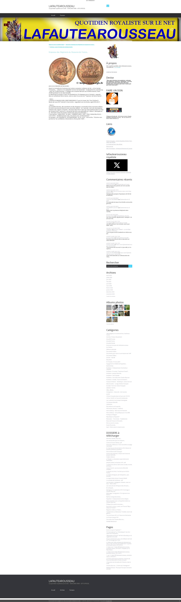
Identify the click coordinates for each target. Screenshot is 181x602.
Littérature (109, 404)
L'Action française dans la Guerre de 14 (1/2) (118, 396)
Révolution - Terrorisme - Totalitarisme (116, 419)
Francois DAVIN (110, 184)
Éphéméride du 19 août (122, 216)
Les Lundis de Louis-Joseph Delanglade (116, 400)
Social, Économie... (111, 425)
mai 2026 (108, 281)
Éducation (109, 359)
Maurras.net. (109, 146)
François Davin (110, 216)
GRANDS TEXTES (110, 388)
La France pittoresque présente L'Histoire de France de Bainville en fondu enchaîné (118, 559)
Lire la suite (117, 67)
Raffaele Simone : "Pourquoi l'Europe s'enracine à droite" (119, 568)
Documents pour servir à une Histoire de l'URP (118, 353)
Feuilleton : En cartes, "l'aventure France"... (117, 371)
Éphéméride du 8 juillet (122, 238)
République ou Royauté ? (112, 416)
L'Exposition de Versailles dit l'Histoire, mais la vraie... (118, 562)
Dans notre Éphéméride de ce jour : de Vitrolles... (119, 245)
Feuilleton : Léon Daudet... (113, 375)
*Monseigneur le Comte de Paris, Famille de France (117, 334)
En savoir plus (109, 600)
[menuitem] (53, 15)
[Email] (107, 5)
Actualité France (110, 341)
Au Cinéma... (109, 347)
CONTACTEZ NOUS (111, 72)
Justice (108, 394)
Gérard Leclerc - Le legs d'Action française (117, 383)
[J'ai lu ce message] (179, 600)
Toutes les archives (110, 296)
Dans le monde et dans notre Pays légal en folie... (118, 191)
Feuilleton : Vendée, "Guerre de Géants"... (117, 379)
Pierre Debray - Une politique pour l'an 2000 (118, 412)
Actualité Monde (110, 343)
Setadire (108, 191)
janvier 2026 (109, 290)
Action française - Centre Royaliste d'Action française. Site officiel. (119, 141)
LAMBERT (109, 229)
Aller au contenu (5, 2)
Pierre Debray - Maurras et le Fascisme (116, 410)
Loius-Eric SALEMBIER (112, 253)
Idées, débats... (110, 390)
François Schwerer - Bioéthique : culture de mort (119, 381)
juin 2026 (108, 279)
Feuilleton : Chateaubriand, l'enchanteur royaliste (117, 368)
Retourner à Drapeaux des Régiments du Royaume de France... (80, 44)
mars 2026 (109, 285)
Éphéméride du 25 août (123, 184)
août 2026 (109, 275)
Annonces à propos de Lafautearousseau (117, 345)
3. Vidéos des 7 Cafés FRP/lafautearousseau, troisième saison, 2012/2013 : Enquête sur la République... (118, 548)
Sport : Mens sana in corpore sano (115, 427)
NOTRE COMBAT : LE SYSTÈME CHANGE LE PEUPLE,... (118, 230)
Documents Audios (111, 351)
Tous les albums (110, 324)
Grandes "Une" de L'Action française (115, 386)
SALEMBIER (109, 222)
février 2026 (109, 288)
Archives (62, 590)
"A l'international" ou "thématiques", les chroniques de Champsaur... (118, 532)
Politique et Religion (111, 414)
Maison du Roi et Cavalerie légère (56, 44)
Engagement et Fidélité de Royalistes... (116, 364)
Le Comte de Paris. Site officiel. (114, 144)
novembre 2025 (110, 294)
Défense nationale (111, 349)
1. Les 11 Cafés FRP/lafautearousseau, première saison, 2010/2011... (119, 556)
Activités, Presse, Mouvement (114, 337)
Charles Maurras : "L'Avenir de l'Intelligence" (118, 565)
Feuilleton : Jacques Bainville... (114, 373)
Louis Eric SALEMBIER (112, 199)
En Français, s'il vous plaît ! (113, 361)
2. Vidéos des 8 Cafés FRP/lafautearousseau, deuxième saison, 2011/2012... (118, 552)
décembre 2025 (110, 292)
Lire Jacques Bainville (111, 402)
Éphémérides (109, 366)
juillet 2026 (109, 277)
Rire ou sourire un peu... (112, 423)
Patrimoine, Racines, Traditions (114, 408)
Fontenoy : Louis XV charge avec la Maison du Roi (61, 47)
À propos (62, 15)
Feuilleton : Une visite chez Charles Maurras (117, 377)
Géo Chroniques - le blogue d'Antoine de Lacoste (119, 148)
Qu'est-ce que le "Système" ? (113, 530)
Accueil (53, 15)
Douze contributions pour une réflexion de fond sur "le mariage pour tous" (119, 539)
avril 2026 (108, 283)
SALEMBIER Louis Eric (112, 207)
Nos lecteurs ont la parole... (113, 406)
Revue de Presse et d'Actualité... (114, 421)
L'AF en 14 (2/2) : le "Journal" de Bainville (116, 398)
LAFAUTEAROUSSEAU (61, 6)
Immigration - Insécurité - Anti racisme (116, 392)
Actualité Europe (110, 339)
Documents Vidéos (111, 355)
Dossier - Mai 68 (110, 357)
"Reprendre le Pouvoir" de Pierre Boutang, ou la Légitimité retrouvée (119, 536)
